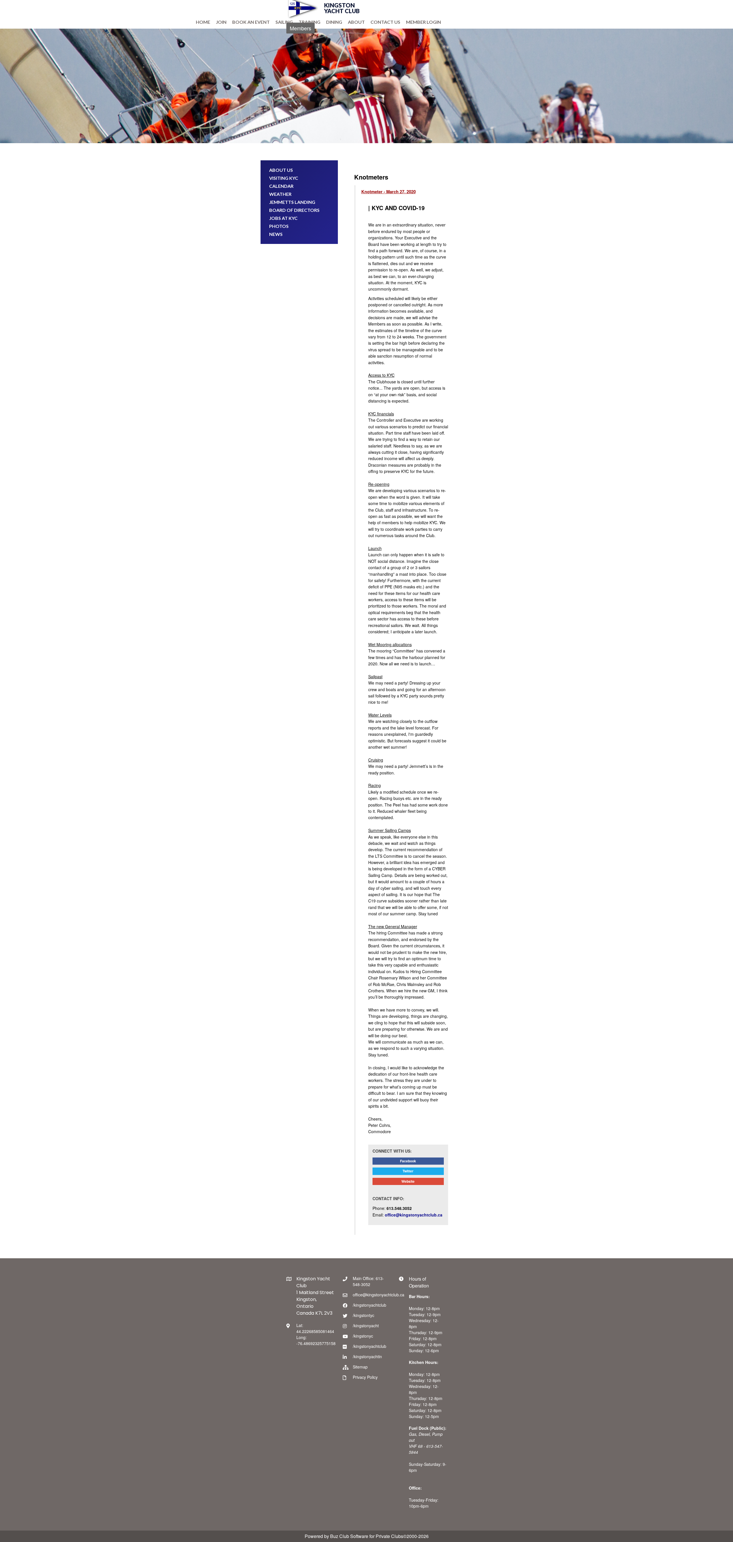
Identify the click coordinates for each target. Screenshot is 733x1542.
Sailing (284, 21)
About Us (281, 170)
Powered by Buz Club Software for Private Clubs (354, 1536)
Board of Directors (294, 210)
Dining (334, 21)
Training (309, 21)
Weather (280, 194)
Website (408, 1181)
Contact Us (385, 21)
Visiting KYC (283, 178)
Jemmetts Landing (292, 202)
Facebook (408, 1161)
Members (300, 28)
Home (203, 21)
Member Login (423, 21)
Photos (279, 226)
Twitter (408, 1171)
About (356, 21)
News (276, 234)
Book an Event (251, 21)
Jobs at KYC (283, 218)
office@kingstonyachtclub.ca (413, 1215)
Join (221, 21)
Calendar (281, 186)
